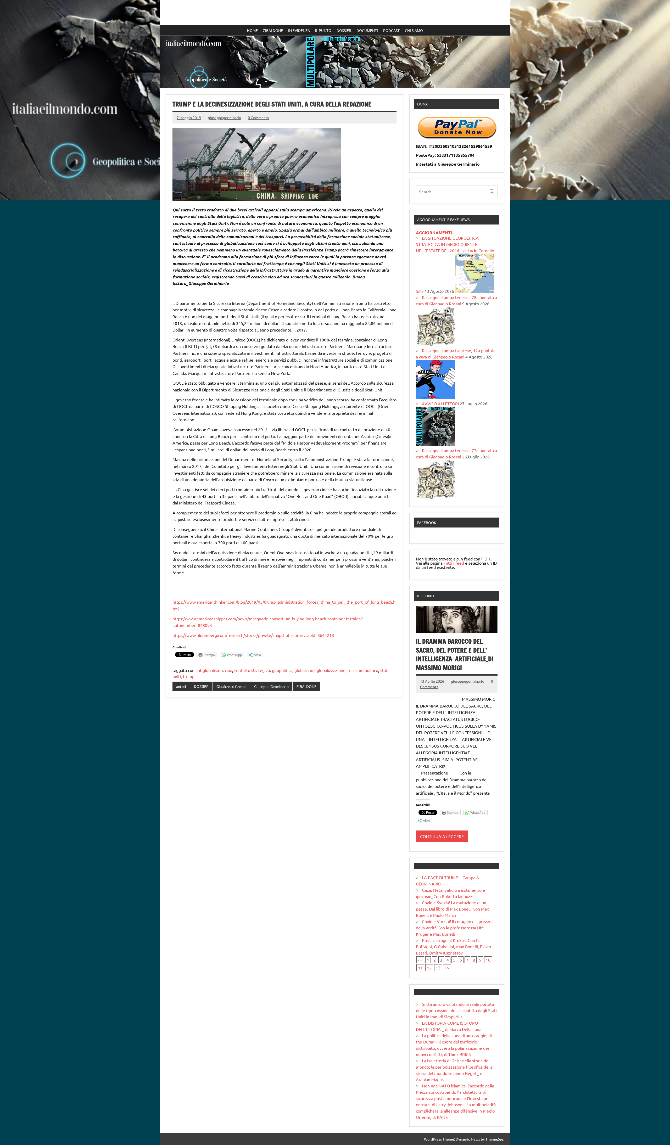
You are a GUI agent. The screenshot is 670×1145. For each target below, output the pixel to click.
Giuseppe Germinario (271, 686)
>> (447, 967)
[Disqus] (284, 769)
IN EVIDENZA (299, 30)
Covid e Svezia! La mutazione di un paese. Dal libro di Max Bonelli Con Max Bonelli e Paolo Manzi (452, 909)
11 (420, 967)
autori (181, 686)
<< (420, 959)
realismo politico (363, 670)
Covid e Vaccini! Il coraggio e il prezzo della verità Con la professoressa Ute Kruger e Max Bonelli (454, 927)
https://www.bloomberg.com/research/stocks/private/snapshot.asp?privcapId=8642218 (253, 635)
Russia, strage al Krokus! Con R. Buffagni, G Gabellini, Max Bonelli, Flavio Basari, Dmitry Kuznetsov (453, 946)
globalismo (304, 670)
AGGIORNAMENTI (434, 232)
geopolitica (282, 670)
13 (438, 967)
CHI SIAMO (414, 30)
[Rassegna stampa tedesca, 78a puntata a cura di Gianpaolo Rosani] (435, 344)
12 (429, 967)
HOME (252, 30)
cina (228, 670)
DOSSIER (344, 30)
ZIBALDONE (273, 30)
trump (188, 676)
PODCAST (391, 30)
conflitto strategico (252, 670)
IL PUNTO (323, 30)
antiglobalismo (209, 670)
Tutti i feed (454, 562)
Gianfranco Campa (231, 686)
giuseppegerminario (224, 117)
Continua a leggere (442, 836)
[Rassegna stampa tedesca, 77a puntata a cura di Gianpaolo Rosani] (435, 497)
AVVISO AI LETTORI (440, 403)
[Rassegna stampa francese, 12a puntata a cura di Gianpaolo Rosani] (435, 397)
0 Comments (258, 117)
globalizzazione (331, 670)
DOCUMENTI (367, 30)
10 (488, 959)
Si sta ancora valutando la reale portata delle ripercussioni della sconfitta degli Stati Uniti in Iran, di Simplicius (456, 1010)
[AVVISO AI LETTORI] (435, 444)
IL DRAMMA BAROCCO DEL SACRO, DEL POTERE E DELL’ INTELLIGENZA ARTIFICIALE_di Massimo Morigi (454, 654)
